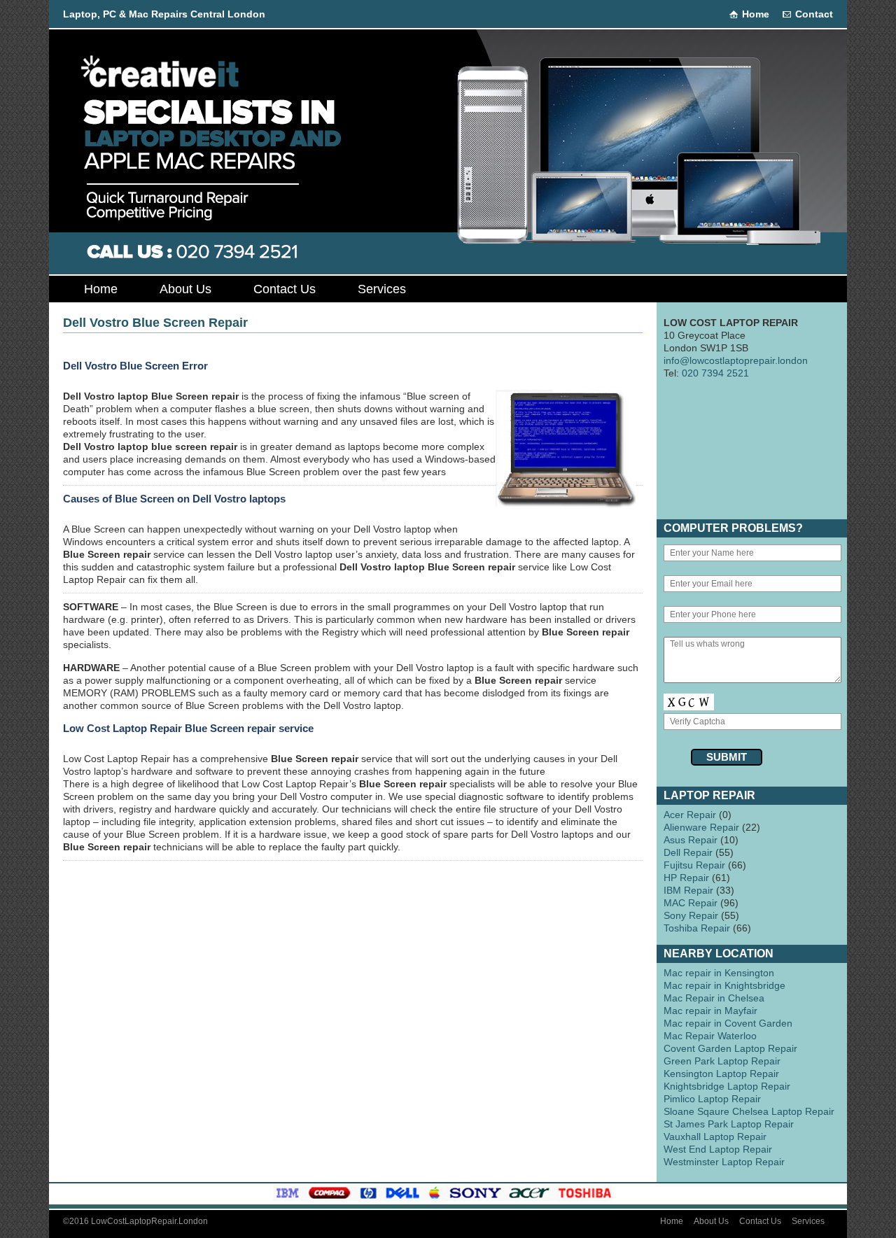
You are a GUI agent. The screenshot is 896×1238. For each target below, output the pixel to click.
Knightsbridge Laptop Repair (727, 1086)
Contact (814, 14)
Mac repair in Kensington (719, 972)
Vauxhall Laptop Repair (715, 1136)
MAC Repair (691, 902)
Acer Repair (690, 814)
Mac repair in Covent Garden (728, 1023)
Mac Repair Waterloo (710, 1035)
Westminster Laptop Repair (724, 1161)
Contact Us (284, 289)
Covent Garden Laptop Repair (730, 1048)
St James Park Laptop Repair (729, 1124)
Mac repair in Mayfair (710, 1010)
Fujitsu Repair (694, 865)
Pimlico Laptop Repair (712, 1098)
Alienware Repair (701, 827)
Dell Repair (688, 852)
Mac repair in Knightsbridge (724, 985)
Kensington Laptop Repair (721, 1073)
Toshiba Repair (697, 928)
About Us (185, 289)
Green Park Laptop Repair (722, 1061)
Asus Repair (691, 839)
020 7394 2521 (715, 373)
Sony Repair (691, 915)
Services (382, 289)
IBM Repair (688, 890)
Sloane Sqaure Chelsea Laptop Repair (749, 1111)
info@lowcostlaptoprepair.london (736, 360)
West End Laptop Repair (718, 1149)
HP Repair (686, 877)
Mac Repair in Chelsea (714, 998)
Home (755, 14)
